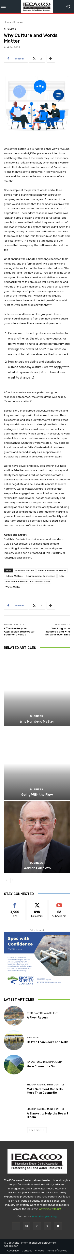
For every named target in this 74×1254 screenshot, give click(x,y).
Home (7, 22)
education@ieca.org (44, 1216)
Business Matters (24, 570)
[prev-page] (6, 880)
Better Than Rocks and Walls (47, 1042)
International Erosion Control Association (28, 581)
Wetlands (32, 1038)
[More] (51, 59)
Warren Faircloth (37, 868)
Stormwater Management (42, 1013)
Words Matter (13, 586)
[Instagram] (26, 1226)
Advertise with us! (50, 1208)
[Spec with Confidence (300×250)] (37, 959)
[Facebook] (16, 1226)
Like (14, 903)
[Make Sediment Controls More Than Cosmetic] (14, 1089)
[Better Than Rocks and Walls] (14, 1040)
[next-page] (12, 880)
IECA (61, 575)
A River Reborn (37, 1017)
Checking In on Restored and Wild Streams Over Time (57, 631)
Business (18, 22)
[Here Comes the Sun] (14, 1065)
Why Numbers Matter (37, 721)
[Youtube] (58, 1226)
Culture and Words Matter (52, 570)
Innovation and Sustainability (45, 1062)
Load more (35, 1130)
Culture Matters (14, 575)
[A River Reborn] (14, 1016)
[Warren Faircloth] (37, 837)
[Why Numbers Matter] (37, 690)
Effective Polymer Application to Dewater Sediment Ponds (19, 631)
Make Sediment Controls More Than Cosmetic (45, 1090)
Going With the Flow (37, 795)
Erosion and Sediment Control (45, 1085)
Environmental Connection (40, 575)
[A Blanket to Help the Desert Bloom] (14, 1113)
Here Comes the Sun (41, 1066)
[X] (47, 1226)
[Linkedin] (37, 1226)
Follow (37, 903)
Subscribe (59, 903)
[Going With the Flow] (37, 763)
